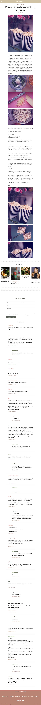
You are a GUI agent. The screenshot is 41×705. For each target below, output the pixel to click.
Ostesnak (9, 676)
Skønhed (12, 696)
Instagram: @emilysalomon (20, 691)
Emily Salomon (19, 1)
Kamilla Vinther (11, 368)
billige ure (10, 389)
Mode (7, 696)
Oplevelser (30, 696)
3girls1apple (10, 561)
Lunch (25, 277)
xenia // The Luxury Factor (13, 475)
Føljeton (36, 696)
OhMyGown (10, 325)
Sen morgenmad (5, 281)
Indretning (24, 696)
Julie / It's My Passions (12, 380)
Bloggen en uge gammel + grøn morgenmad (15, 283)
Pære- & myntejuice (5, 289)
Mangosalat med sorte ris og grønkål (31, 289)
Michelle (9, 496)
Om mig (3, 696)
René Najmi (10, 359)
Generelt (13, 281)
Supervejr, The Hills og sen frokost (35, 282)
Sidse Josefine (10, 525)
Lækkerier (3, 279)
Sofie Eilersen (10, 625)
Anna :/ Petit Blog (11, 538)
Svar (33, 324)
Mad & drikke (20, 4)
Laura (9, 398)
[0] (39, 1)
